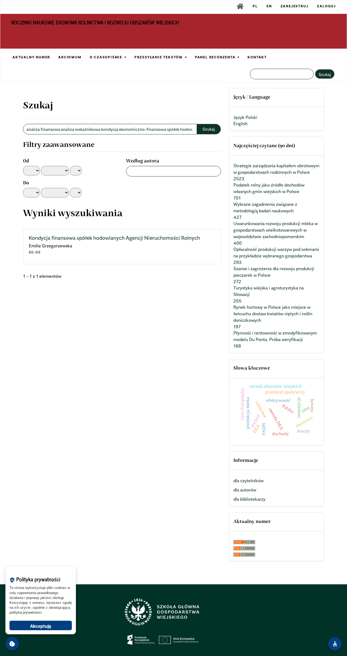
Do (26, 183)
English (240, 123)
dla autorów (244, 490)
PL (255, 6)
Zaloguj (326, 6)
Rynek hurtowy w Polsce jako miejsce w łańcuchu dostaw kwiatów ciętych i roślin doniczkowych (272, 313)
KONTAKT (257, 57)
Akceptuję (40, 626)
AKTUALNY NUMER (31, 57)
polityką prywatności (25, 612)
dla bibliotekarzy (249, 499)
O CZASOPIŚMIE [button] (107, 57)
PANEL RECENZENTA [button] (216, 57)
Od (26, 161)
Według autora (142, 161)
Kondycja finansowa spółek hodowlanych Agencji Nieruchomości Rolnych (114, 238)
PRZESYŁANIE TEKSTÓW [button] (159, 57)
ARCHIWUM (69, 57)
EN (269, 6)
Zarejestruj (295, 6)
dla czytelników (248, 480)
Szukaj (325, 74)
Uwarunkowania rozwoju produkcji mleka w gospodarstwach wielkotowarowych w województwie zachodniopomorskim (275, 230)
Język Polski (245, 117)
